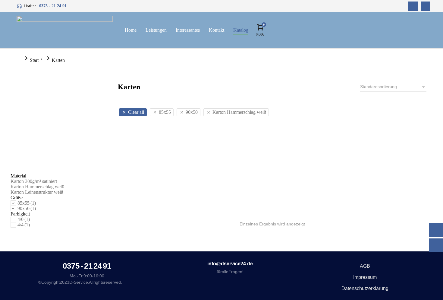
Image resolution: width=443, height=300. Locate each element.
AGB (365, 266)
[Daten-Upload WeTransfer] (436, 230)
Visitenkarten (161, 204)
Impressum (365, 277)
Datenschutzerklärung (364, 288)
